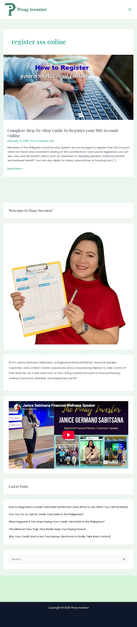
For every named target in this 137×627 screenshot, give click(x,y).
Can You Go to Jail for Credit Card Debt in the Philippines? (46, 514)
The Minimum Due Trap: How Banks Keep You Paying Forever (47, 529)
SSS (52, 141)
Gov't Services (40, 141)
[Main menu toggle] (129, 9)
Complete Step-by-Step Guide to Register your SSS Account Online (62, 133)
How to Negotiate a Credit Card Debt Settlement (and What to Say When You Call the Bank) (68, 507)
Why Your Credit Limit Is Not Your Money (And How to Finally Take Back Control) (60, 536)
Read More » (15, 168)
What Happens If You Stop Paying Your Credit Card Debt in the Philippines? (57, 521)
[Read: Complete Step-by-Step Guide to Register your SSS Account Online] (68, 87)
